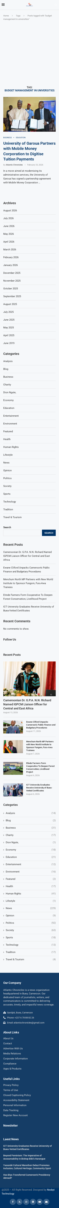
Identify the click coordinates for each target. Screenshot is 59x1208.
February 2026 (11, 257)
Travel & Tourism (31, 959)
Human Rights (31, 893)
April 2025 (8, 335)
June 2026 (8, 226)
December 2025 (11, 272)
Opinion (31, 915)
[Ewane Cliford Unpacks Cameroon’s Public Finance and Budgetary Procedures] (13, 726)
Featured (31, 879)
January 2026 (10, 265)
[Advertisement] (29, 53)
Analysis (31, 813)
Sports (31, 937)
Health (31, 886)
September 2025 (12, 296)
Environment (31, 871)
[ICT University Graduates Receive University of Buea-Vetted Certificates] (13, 789)
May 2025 (8, 327)
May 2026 (8, 233)
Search (7, 527)
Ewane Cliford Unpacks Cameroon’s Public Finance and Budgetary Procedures (40, 725)
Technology (31, 944)
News (31, 908)
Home (6, 15)
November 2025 (11, 280)
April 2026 (8, 241)
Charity (31, 835)
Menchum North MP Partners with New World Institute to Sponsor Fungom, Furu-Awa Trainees (28, 583)
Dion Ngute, (31, 842)
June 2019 (8, 343)
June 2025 (8, 319)
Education (31, 857)
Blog (31, 820)
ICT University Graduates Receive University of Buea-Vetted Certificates (39, 788)
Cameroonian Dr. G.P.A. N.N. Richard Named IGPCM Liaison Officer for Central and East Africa (27, 556)
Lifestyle (31, 900)
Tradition (31, 952)
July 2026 (8, 218)
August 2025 (10, 304)
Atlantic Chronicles (14, 165)
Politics (31, 922)
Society (31, 930)
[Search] (55, 5)
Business (31, 827)
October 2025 (10, 288)
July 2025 (8, 311)
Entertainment (31, 864)
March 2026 (9, 249)
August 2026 (10, 210)
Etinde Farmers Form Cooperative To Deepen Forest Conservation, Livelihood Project (40, 767)
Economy (31, 849)
